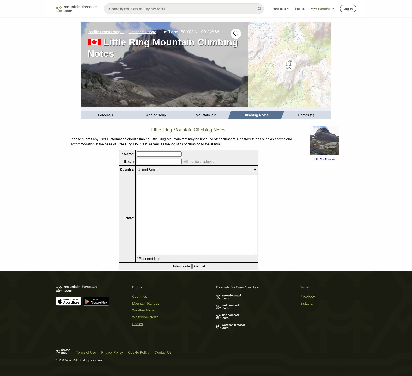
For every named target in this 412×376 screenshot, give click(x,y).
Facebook (307, 296)
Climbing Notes (256, 114)
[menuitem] (106, 115)
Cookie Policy (138, 352)
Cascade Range (142, 32)
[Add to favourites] (236, 34)
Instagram (307, 303)
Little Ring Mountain (324, 159)
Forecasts (279, 8)
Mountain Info (206, 114)
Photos (300, 8)
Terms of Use (86, 352)
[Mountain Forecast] (76, 8)
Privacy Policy (112, 352)
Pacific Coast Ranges (106, 32)
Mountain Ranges (145, 303)
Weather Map (155, 114)
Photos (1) (306, 114)
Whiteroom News (145, 316)
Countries (139, 296)
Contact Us (162, 352)
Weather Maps (143, 310)
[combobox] (184, 8)
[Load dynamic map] (289, 64)
